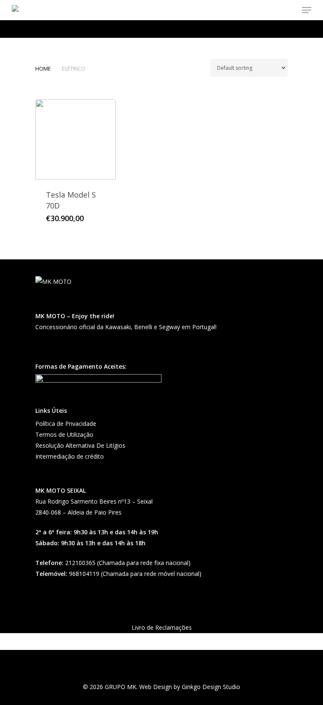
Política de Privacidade (65, 424)
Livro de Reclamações (162, 627)
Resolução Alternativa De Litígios (80, 445)
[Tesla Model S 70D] (75, 139)
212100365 (80, 563)
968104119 (84, 574)
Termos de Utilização (64, 434)
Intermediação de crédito (69, 456)
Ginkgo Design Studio (211, 687)
